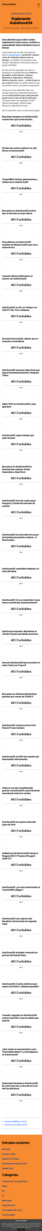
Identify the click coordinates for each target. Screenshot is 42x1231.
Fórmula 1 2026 (8, 1154)
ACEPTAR (21, 1229)
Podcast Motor (9, 4)
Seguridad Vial (8, 1205)
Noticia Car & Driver (10, 1159)
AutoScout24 (14, 55)
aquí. (29, 1227)
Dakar (4, 1186)
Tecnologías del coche (21, 13)
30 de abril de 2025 (31, 28)
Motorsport (7, 1200)
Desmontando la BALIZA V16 (14, 1164)
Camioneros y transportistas (14, 1181)
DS (3, 1191)
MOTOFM (6, 1149)
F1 (3, 1196)
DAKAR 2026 (7, 1168)
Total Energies (8, 1215)
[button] (21, 133)
